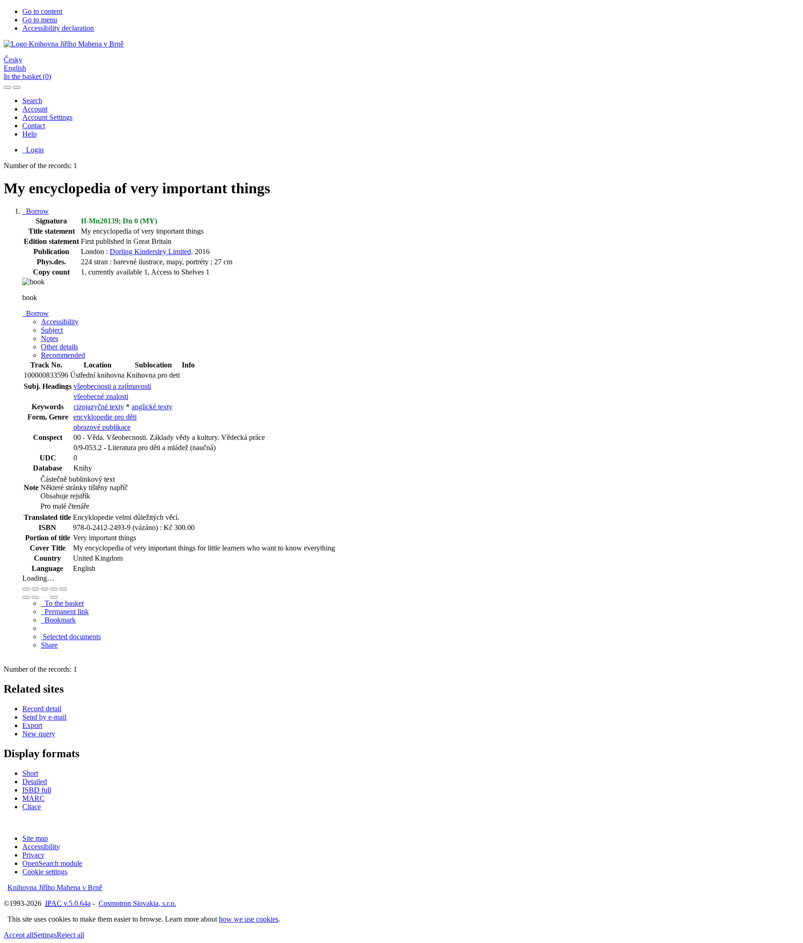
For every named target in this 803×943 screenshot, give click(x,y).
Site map (35, 838)
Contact (33, 126)
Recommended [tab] (63, 355)
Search (32, 101)
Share (49, 645)
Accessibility (41, 847)
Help (29, 134)
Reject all (70, 935)
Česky (13, 60)
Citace (31, 807)
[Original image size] (44, 589)
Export (32, 725)
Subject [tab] (52, 330)
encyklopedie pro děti (105, 417)
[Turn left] (26, 597)
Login (33, 150)
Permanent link (65, 612)
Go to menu (39, 20)
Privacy (33, 855)
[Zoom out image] (35, 589)
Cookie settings (44, 872)
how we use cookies (248, 919)
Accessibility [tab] (60, 322)
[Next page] (54, 597)
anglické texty (152, 407)
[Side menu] (7, 87)
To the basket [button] (62, 603)
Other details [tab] (59, 347)
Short (30, 773)
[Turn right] (35, 597)
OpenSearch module (52, 863)
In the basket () (27, 76)
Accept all (18, 935)
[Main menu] (16, 87)
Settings (45, 935)
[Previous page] (44, 597)
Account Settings (47, 117)
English (15, 68)
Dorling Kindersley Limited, (151, 251)
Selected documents (71, 637)
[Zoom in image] (26, 589)
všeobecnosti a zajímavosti (112, 386)
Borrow (35, 211)
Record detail (41, 709)
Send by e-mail (44, 717)
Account (34, 109)
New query (38, 734)
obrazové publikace (102, 427)
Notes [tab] (49, 338)
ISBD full (36, 790)
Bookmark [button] (58, 620)
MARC (33, 798)
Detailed (34, 782)
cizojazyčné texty (98, 407)
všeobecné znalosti (100, 396)
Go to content (42, 11)
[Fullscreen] (54, 589)
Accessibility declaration (58, 28)
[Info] (63, 589)
